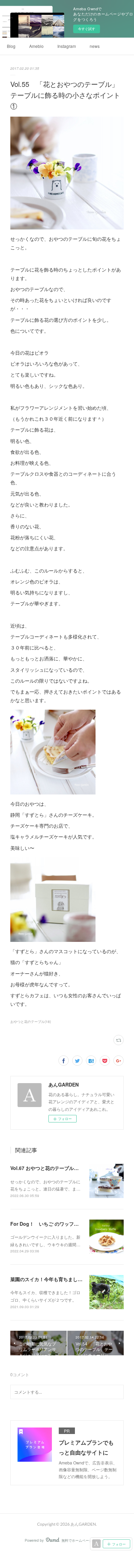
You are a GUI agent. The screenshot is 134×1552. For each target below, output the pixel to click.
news (95, 46)
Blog (11, 46)
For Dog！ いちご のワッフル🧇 (47, 1223)
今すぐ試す (86, 28)
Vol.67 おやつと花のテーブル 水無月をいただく (63, 1168)
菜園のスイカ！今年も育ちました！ (48, 1279)
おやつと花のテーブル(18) (30, 1021)
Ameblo (36, 46)
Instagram (66, 46)
